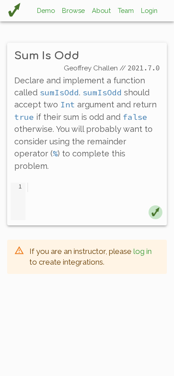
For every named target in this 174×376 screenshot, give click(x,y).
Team (126, 10)
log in (142, 251)
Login (149, 10)
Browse (73, 10)
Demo (46, 10)
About (101, 10)
